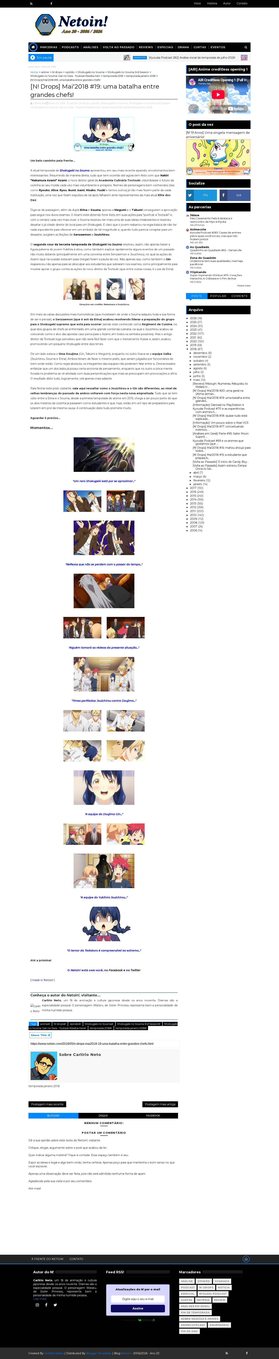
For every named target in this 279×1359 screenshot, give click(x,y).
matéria (203, 1300)
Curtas (200, 47)
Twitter (135, 970)
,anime (74, 103)
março (198, 476)
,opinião (95, 103)
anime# (45, 1023)
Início (197, 3)
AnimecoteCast (193, 1325)
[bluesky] (38, 4)
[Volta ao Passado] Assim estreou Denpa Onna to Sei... (220, 467)
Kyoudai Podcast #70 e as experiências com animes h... (218, 410)
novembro (200, 356)
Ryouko (44, 190)
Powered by (128, 1319)
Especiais (165, 47)
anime (45, 72)
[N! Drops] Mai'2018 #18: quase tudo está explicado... (220, 417)
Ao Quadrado (199, 247)
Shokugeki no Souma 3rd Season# (139, 1023)
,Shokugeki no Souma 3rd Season (149, 103)
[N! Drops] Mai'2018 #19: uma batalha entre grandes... (221, 399)
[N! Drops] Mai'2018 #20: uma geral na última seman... (218, 392)
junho (197, 376)
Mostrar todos (244, 285)
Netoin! (126, 1353)
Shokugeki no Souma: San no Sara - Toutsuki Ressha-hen (65, 75)
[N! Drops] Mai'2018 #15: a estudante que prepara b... (220, 456)
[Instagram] (37, 1305)
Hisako (91, 190)
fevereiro (199, 480)
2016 (193, 492)
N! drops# (60, 1023)
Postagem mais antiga (160, 1104)
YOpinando (198, 272)
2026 (193, 318)
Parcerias (48, 47)
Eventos (218, 47)
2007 (194, 526)
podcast (188, 1287)
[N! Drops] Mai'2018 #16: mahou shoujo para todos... (222, 449)
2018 (193, 349)
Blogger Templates (99, 1353)
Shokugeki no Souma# (99, 1023)
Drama (183, 47)
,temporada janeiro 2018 (137, 107)
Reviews (146, 47)
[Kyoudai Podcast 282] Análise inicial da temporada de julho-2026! (158, 57)
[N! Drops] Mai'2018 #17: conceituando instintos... (218, 428)
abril (196, 472)
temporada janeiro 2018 (140, 75)
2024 (194, 326)
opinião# (75, 1023)
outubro (199, 360)
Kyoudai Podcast (213, 1293)
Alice (54, 190)
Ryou (63, 190)
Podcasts (70, 47)
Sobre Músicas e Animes (199, 1318)
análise (187, 1281)
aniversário (219, 1325)
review (219, 1300)
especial (188, 1293)
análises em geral (195, 1306)
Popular (218, 296)
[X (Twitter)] (55, 1305)
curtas (186, 1300)
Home (34, 72)
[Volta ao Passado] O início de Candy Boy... (221, 461)
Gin (168, 259)
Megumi (120, 210)
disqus (103, 1115)
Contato (242, 3)
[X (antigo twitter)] (44, 4)
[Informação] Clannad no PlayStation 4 (218, 405)
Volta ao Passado (118, 47)
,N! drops (84, 103)
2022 (193, 333)
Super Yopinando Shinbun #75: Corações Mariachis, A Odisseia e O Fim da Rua (216, 277)
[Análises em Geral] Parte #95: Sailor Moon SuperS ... (221, 435)
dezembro (200, 353)
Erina (83, 210)
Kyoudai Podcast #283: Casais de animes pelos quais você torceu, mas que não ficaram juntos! (215, 236)
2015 (193, 495)
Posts (196, 296)
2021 (193, 337)
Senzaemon (82, 234)
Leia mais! (39, 1299)
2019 (193, 345)
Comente (240, 296)
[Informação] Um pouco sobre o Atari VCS (220, 422)
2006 (194, 530)
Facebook (116, 970)
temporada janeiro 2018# (131, 1028)
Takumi (137, 210)
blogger (53, 1115)
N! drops (57, 72)
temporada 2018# (101, 1028)
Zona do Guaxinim (203, 258)
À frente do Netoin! (47, 1259)
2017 (193, 488)
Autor (227, 3)
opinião (70, 72)
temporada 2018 (113, 75)
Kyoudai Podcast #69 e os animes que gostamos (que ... (218, 442)
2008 (194, 522)
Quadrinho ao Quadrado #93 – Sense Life (216, 250)
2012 (193, 507)
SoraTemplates (54, 1353)
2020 (194, 341)
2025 (193, 322)
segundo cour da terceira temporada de (77, 244)
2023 (193, 330)
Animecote (106, 57)
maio (197, 380)
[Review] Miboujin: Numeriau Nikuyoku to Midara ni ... (220, 385)
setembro (200, 364)
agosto (198, 368)
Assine (137, 1308)
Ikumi (72, 190)
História (212, 3)
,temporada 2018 (111, 107)
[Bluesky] (233, 1353)
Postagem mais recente (47, 1104)
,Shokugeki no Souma (114, 103)
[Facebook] (46, 1305)
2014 (193, 499)
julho (196, 372)
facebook (153, 1115)
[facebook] (51, 4)
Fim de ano (189, 1331)
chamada (222, 1281)
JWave (194, 215)
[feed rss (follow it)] (31, 4)
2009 (194, 519)
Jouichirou (101, 234)
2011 (193, 511)
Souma (96, 210)
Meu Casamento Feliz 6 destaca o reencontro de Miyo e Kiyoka (211, 220)
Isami (81, 190)
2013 (193, 503)
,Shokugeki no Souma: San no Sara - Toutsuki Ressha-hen (65, 107)
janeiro (198, 484)
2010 (193, 515)
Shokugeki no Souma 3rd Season (128, 72)
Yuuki (101, 190)
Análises (90, 47)
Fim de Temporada (195, 1312)
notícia (224, 1287)
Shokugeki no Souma (91, 72)
